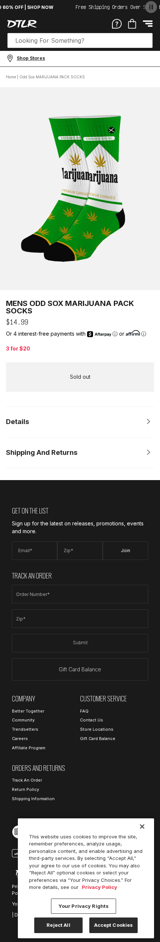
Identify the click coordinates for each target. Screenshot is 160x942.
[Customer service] (117, 23)
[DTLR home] (21, 23)
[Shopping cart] (132, 24)
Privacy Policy (99, 887)
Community (23, 720)
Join (125, 550)
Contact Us (91, 720)
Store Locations (96, 729)
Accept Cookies (113, 925)
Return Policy (25, 789)
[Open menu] (148, 23)
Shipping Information (33, 798)
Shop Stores (31, 58)
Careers (20, 738)
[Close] (142, 826)
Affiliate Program (28, 747)
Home (11, 77)
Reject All (58, 925)
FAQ (84, 711)
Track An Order (27, 780)
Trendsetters (25, 729)
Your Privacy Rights (83, 906)
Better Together (28, 711)
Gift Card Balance (80, 669)
